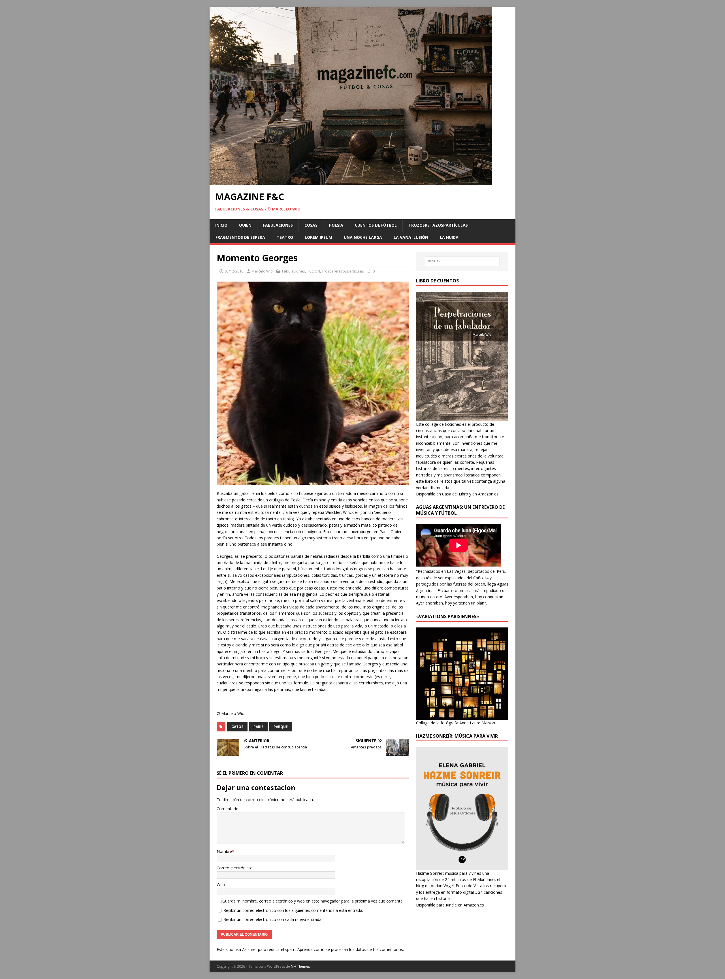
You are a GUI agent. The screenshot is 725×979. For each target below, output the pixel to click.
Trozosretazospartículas (438, 225)
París (258, 726)
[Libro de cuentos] (462, 417)
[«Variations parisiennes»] (462, 716)
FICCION (313, 271)
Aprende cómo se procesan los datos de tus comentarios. (350, 949)
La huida (449, 237)
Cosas (310, 225)
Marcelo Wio (262, 271)
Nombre (224, 851)
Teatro (285, 237)
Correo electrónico (234, 868)
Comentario (227, 808)
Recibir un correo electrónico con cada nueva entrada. (272, 919)
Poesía (336, 225)
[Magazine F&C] (351, 181)
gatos (237, 726)
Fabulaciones (278, 225)
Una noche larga (363, 237)
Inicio (221, 225)
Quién (245, 225)
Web (221, 884)
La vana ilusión (411, 237)
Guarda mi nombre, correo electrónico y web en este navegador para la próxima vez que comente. (313, 901)
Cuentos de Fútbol (376, 225)
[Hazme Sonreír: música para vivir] (462, 866)
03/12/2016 (234, 271)
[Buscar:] (462, 261)
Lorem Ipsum (318, 237)
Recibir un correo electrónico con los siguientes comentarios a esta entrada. (293, 910)
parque (281, 726)
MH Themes (300, 966)
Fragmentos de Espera (240, 237)
